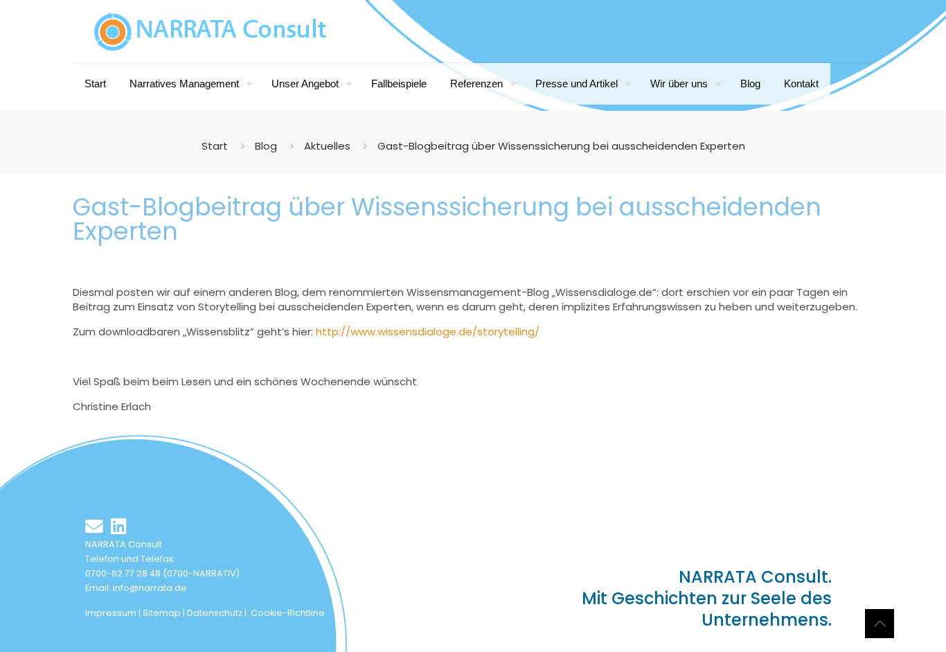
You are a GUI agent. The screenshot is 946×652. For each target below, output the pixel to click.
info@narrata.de (150, 588)
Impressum (110, 613)
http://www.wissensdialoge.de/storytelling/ (427, 331)
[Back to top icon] (879, 623)
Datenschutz (214, 613)
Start (215, 146)
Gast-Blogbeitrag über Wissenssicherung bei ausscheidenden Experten (561, 146)
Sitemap (162, 613)
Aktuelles (327, 146)
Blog (266, 146)
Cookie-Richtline (288, 613)
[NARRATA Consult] (210, 31)
